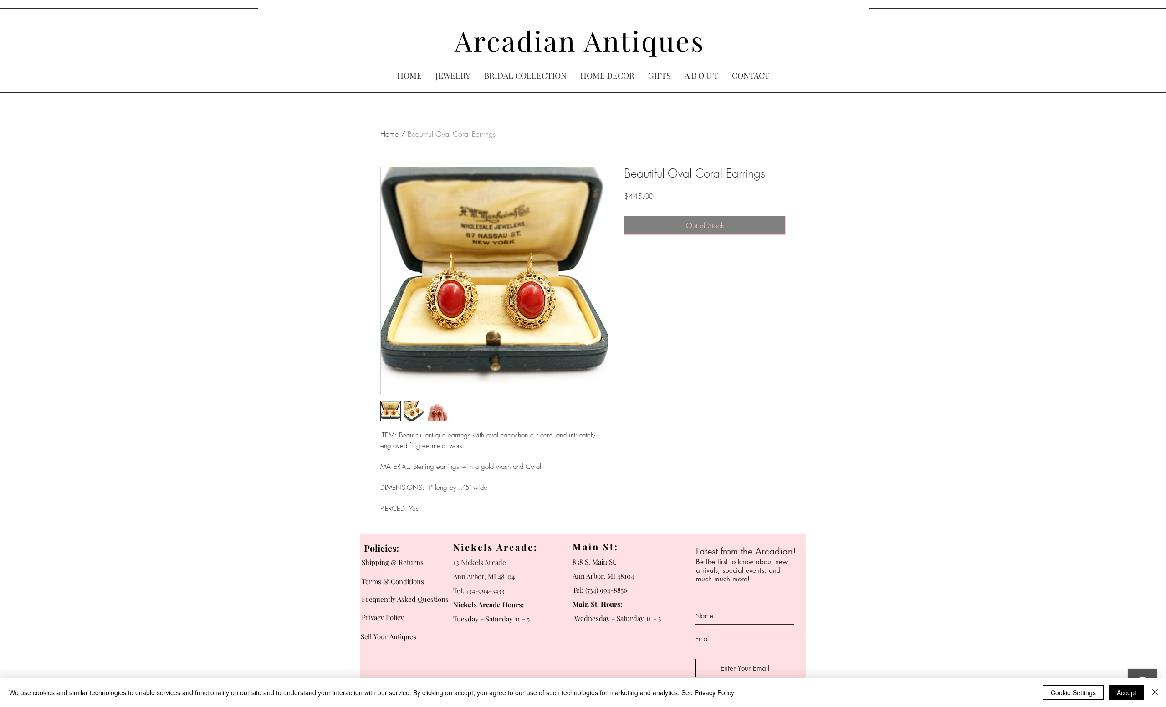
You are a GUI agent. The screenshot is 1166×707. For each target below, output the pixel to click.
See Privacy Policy (707, 692)
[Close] (1155, 692)
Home (389, 134)
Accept (1126, 692)
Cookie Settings (1073, 692)
